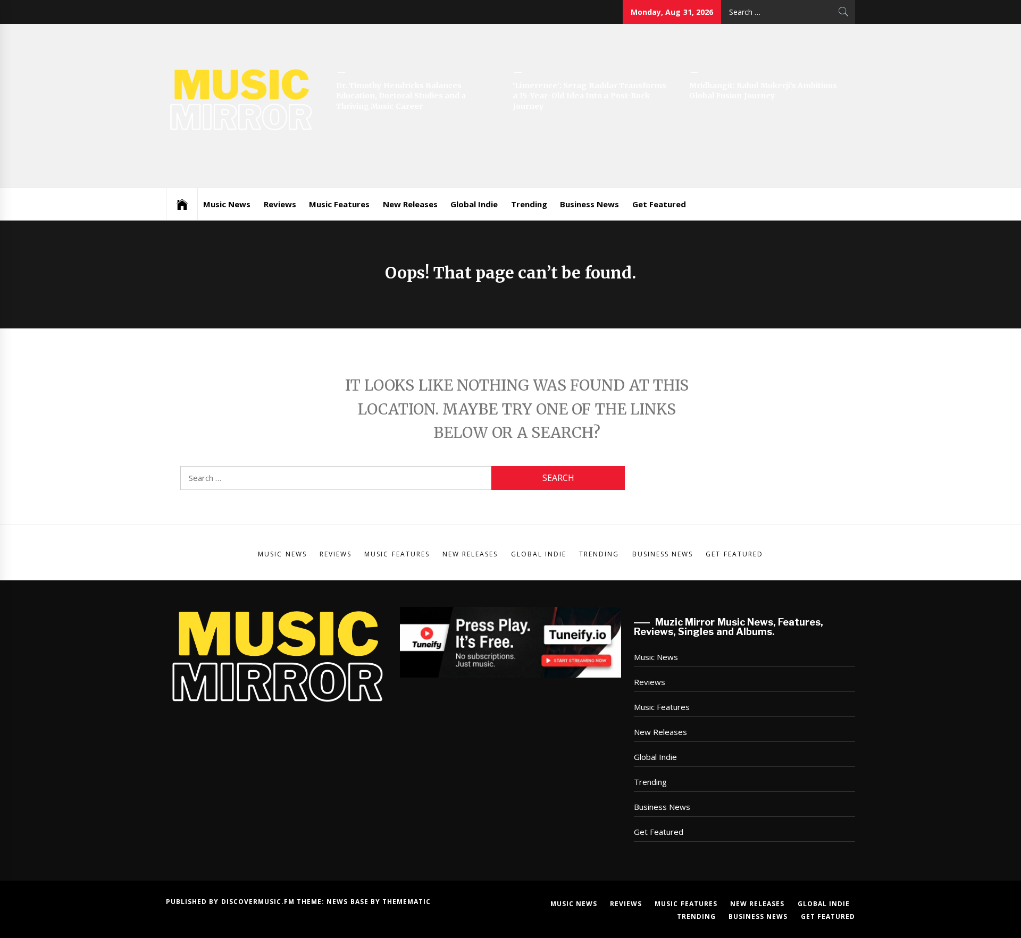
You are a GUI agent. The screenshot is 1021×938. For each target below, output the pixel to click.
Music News (226, 204)
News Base (349, 901)
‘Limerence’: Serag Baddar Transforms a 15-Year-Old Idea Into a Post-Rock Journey (589, 96)
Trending (529, 204)
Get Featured (659, 204)
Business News (589, 204)
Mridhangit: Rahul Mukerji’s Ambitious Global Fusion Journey (763, 91)
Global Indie (474, 204)
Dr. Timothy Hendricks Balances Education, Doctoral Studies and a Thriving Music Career (401, 96)
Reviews (280, 204)
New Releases (410, 204)
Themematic (406, 901)
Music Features (339, 204)
